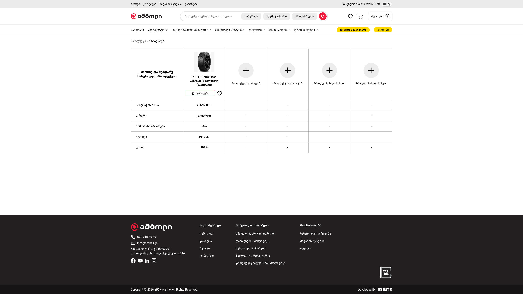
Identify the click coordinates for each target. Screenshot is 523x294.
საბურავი (137, 30)
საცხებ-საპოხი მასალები (190, 30)
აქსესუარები (278, 30)
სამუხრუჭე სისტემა (229, 30)
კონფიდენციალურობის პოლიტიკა (260, 263)
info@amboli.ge (147, 243)
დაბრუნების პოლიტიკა (252, 241)
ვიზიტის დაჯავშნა (353, 29)
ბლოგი (135, 4)
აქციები (383, 29)
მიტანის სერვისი (171, 4)
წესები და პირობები (250, 248)
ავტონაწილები (304, 30)
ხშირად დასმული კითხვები (255, 233)
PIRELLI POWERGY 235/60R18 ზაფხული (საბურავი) (204, 81)
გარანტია (191, 4)
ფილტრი (255, 30)
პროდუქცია (139, 41)
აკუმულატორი (158, 30)
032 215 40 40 (371, 4)
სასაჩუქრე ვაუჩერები (315, 233)
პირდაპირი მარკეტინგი (253, 255)
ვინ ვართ (206, 233)
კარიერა (206, 241)
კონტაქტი (149, 4)
